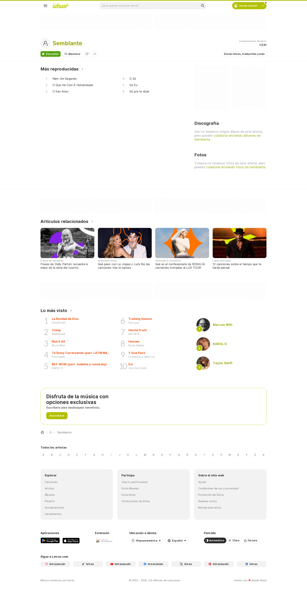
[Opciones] (95, 54)
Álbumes (50, 494)
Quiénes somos (207, 501)
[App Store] (71, 540)
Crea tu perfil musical (134, 481)
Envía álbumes (130, 488)
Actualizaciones (54, 507)
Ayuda (202, 481)
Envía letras (129, 494)
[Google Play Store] (50, 540)
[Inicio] (42, 432)
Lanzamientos (53, 513)
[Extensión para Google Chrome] (104, 540)
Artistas (49, 488)
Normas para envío (209, 507)
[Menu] (45, 5)
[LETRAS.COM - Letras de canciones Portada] (60, 5)
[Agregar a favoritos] (87, 54)
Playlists (50, 501)
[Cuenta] (262, 5)
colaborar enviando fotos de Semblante (235, 167)
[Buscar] (202, 5)
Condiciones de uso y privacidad (218, 488)
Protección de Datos (211, 494)
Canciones (51, 481)
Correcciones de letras (136, 501)
